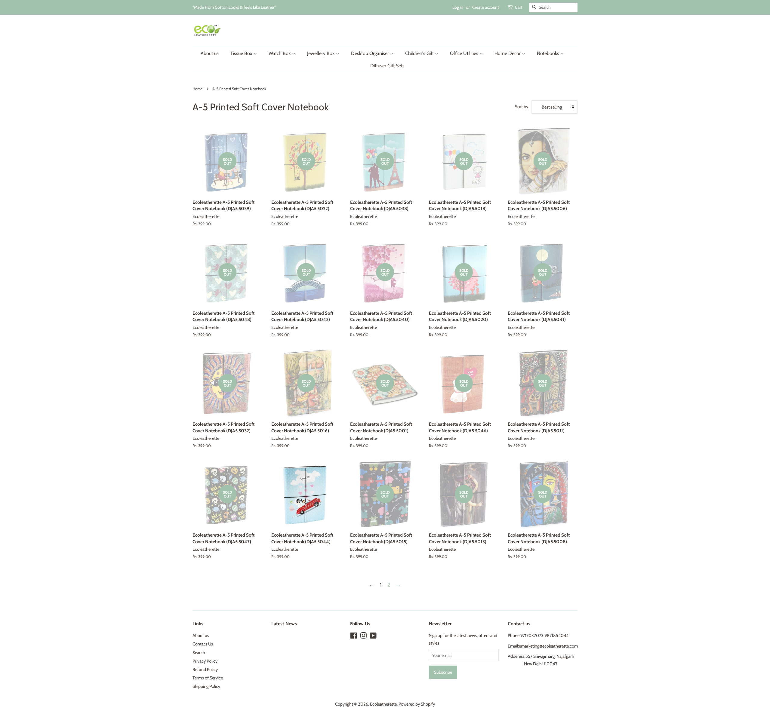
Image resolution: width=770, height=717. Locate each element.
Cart (518, 7)
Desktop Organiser (370, 53)
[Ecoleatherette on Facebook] (353, 636)
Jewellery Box (321, 53)
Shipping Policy (206, 686)
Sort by (521, 106)
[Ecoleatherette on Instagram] (363, 636)
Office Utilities (464, 53)
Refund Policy (205, 669)
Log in (457, 7)
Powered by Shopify (417, 704)
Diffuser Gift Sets (387, 66)
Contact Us (202, 644)
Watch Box (280, 53)
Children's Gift (420, 53)
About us (210, 53)
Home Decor (508, 53)
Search (198, 652)
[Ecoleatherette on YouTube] (373, 636)
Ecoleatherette (383, 704)
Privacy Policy (204, 661)
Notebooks (548, 53)
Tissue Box (242, 53)
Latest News (284, 624)
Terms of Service (207, 678)
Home (197, 89)
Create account (485, 7)
